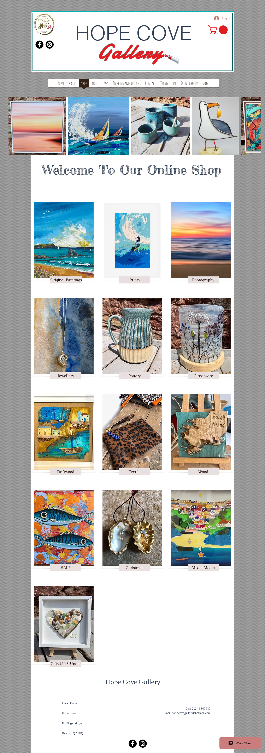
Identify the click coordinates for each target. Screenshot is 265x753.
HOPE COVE (133, 32)
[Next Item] (254, 126)
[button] (219, 29)
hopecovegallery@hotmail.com (191, 713)
